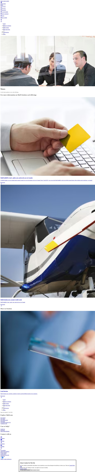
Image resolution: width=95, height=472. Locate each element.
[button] (47, 6)
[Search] (47, 20)
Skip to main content (5, 1)
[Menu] (47, 21)
